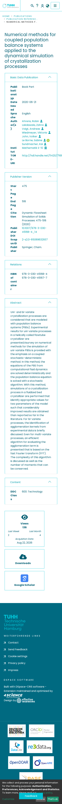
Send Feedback (18, 649)
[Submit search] (32, 5)
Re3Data (39, 746)
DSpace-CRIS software (30, 686)
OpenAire (43, 762)
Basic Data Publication (24, 77)
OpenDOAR (19, 762)
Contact (13, 642)
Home (6, 16)
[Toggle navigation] (55, 5)
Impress (13, 670)
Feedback (31, 796)
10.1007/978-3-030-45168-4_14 (34, 230)
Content (15, 482)
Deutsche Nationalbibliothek (16, 731)
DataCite (16, 746)
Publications (23, 16)
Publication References (22, 19)
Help (37, 5)
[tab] (31, 77)
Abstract (15, 303)
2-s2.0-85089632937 (35, 239)
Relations (16, 264)
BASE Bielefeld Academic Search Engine (31, 778)
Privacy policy (16, 663)
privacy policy (44, 792)
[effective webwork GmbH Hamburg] (26, 700)
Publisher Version (21, 177)
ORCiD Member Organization (42, 731)
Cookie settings (17, 656)
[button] (47, 6)
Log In (42, 5)
